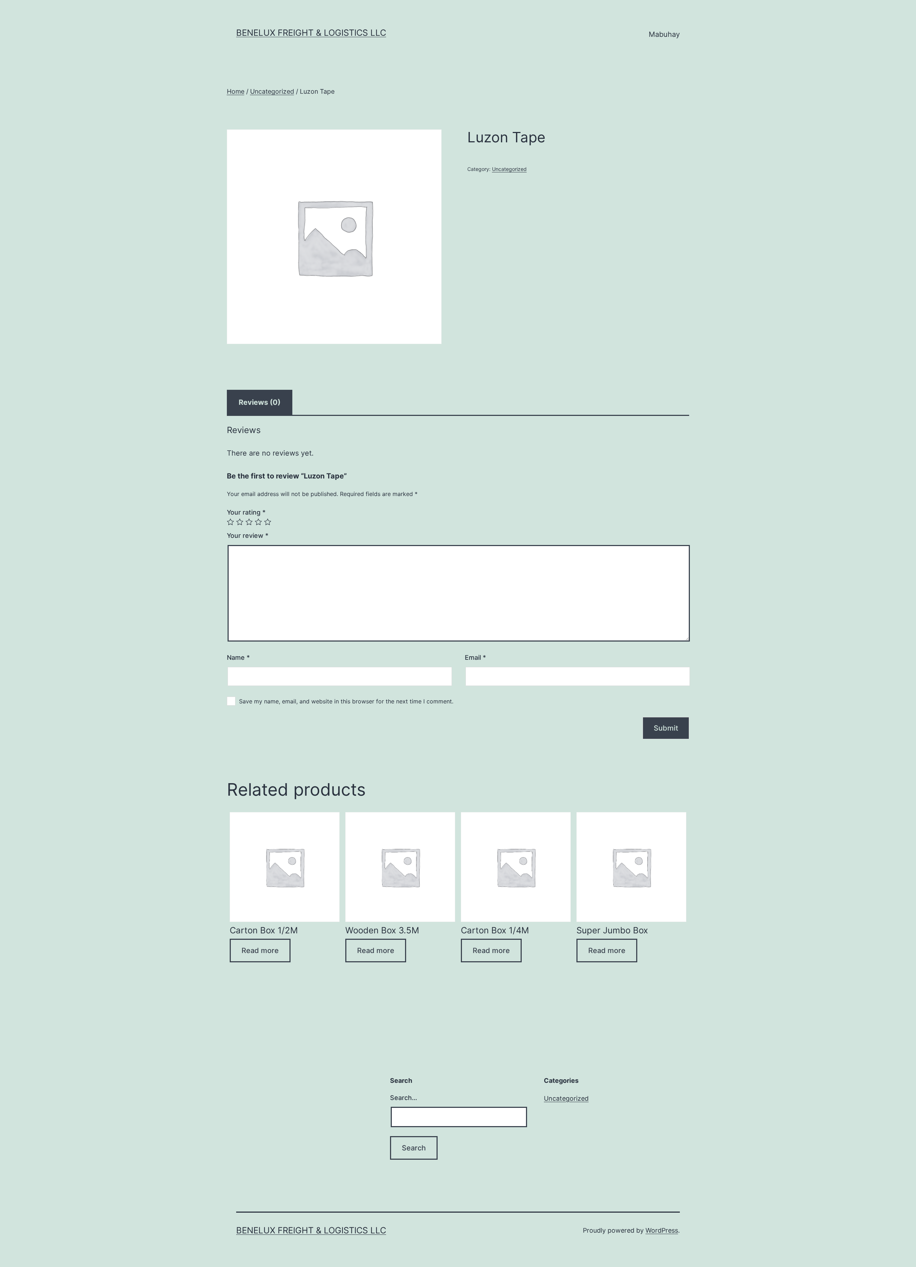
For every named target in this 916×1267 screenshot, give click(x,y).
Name (238, 657)
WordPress (661, 1230)
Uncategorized (272, 91)
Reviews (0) (260, 402)
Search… (403, 1097)
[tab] (259, 402)
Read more (260, 950)
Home (235, 91)
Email (475, 657)
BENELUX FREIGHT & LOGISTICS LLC (311, 33)
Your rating (246, 512)
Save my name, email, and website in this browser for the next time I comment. (346, 701)
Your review (247, 535)
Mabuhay (664, 34)
